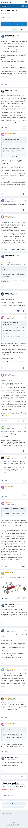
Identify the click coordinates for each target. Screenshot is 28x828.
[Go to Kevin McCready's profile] (2, 200)
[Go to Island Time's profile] (2, 91)
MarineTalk (11, 19)
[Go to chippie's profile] (2, 487)
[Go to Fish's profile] (2, 217)
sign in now (10, 786)
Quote (6, 84)
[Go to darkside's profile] (2, 573)
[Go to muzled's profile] (2, 427)
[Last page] (26, 29)
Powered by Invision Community (14, 825)
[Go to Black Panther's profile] (2, 758)
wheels (20, 729)
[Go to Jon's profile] (2, 630)
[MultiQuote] (2, 84)
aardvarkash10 (6, 17)
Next (22, 29)
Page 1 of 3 (14, 29)
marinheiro (21, 268)
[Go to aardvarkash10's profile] (2, 36)
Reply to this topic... (9, 795)
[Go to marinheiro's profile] (2, 134)
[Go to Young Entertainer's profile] (2, 669)
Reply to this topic (14, 24)
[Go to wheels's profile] (2, 503)
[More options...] (25, 36)
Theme (14, 822)
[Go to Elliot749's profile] (2, 457)
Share (14, 803)
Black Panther (9, 757)
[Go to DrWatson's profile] (2, 698)
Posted (10, 36)
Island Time (8, 90)
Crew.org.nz (6, 2)
